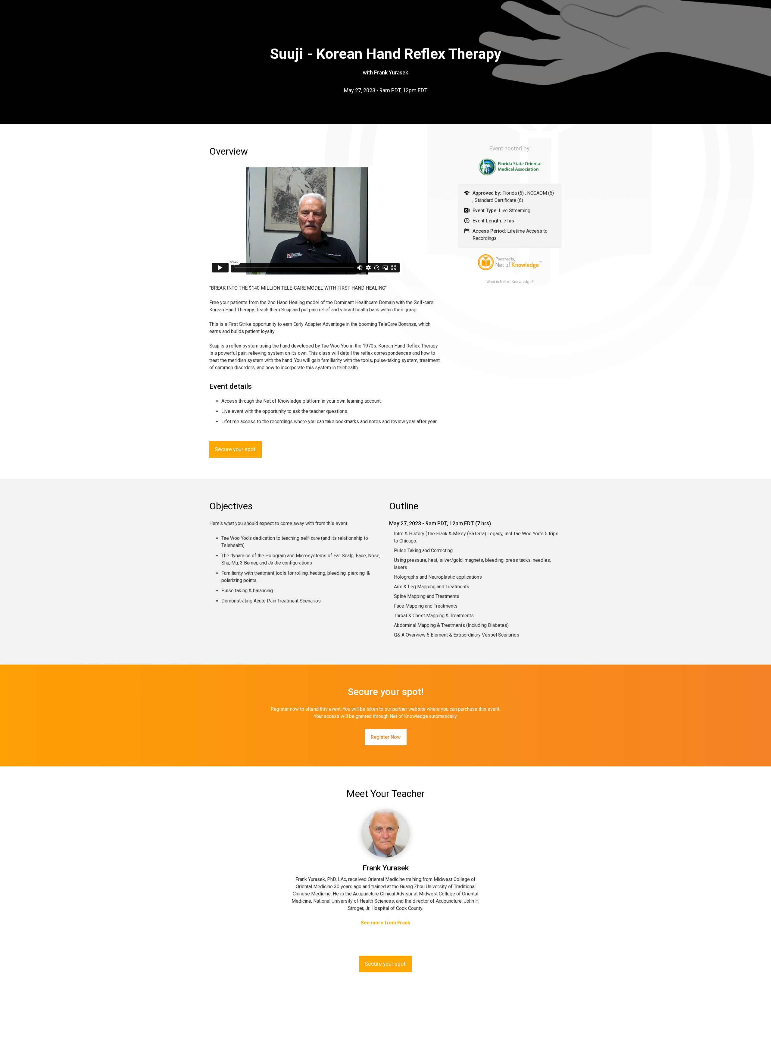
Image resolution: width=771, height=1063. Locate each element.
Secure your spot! (236, 449)
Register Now (386, 737)
